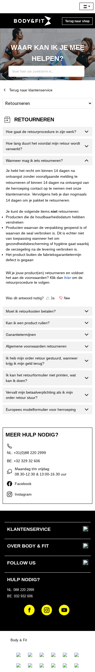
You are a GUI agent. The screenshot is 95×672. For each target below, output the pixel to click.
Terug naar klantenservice (31, 90)
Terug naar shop (77, 21)
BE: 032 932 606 (20, 596)
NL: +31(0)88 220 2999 (26, 453)
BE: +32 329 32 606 (23, 461)
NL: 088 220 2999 (20, 590)
